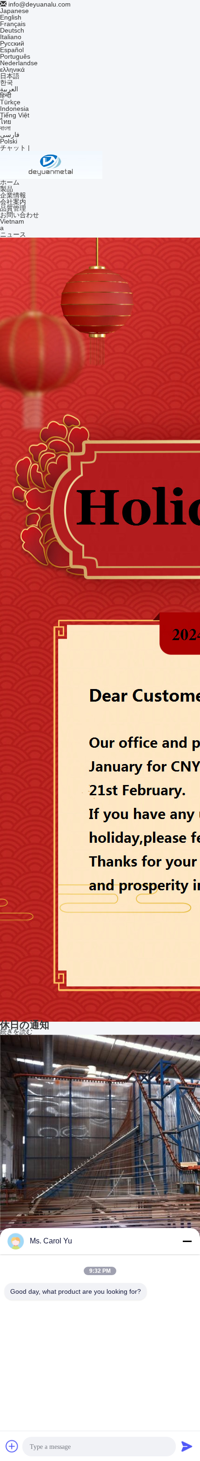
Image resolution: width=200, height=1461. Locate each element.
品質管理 (13, 208)
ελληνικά (12, 69)
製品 (6, 188)
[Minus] (187, 1241)
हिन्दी (5, 95)
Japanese (14, 10)
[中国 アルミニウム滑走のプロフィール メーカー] (51, 164)
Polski (8, 141)
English (10, 17)
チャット (13, 147)
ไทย (5, 121)
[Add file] (12, 1446)
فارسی (10, 134)
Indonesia (14, 108)
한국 (6, 82)
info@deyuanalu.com (39, 4)
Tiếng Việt (14, 115)
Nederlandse (19, 63)
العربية (9, 89)
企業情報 (13, 195)
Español (12, 50)
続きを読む (16, 1031)
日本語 (10, 76)
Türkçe (10, 102)
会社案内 (13, 201)
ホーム (10, 182)
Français (13, 23)
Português (15, 56)
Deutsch (12, 30)
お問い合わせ (19, 214)
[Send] (187, 1446)
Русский (12, 43)
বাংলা (5, 128)
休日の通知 (24, 1024)
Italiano (10, 37)
